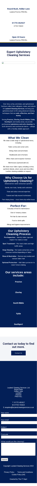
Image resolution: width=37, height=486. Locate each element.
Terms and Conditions (25, 472)
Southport (18, 324)
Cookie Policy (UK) (18, 475)
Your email (5, 420)
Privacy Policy (9, 472)
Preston (18, 282)
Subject (4, 427)
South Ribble (18, 303)
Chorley (18, 292)
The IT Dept (22, 479)
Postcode (4, 434)
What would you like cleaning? (12, 441)
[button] (18, 45)
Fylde (18, 314)
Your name (5, 413)
